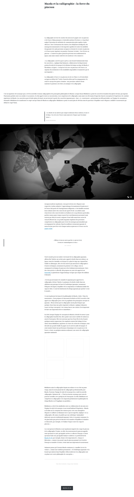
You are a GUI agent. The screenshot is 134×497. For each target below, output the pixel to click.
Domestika (48, 272)
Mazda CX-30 (48, 438)
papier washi (48, 228)
